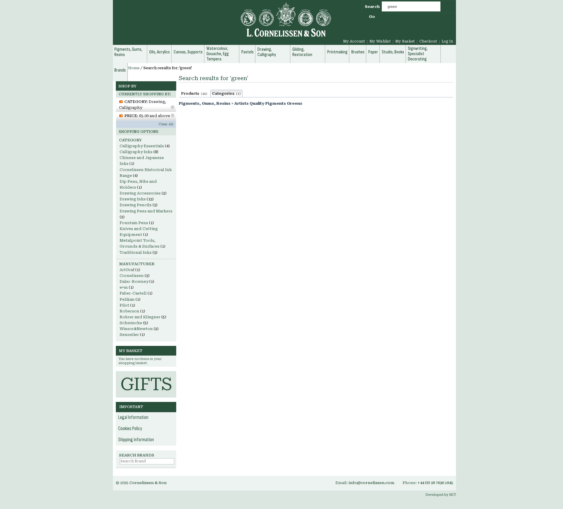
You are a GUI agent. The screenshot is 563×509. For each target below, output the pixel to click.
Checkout (428, 41)
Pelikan (127, 299)
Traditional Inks (136, 252)
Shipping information (136, 440)
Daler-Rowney (134, 281)
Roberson (129, 311)
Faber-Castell (133, 293)
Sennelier (129, 334)
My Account (354, 41)
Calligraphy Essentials (142, 146)
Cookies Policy (130, 429)
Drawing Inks (133, 199)
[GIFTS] (146, 374)
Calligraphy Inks (136, 152)
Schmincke (131, 323)
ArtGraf (127, 270)
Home (134, 68)
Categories (226, 94)
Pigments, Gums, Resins (204, 103)
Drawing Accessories (140, 193)
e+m (124, 287)
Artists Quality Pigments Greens (268, 103)
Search (372, 6)
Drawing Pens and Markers (146, 211)
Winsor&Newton (136, 329)
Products (194, 94)
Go (372, 16)
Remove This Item (172, 107)
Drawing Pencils (136, 205)
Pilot (124, 305)
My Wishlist (380, 41)
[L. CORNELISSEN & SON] (223, 23)
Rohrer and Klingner (140, 317)
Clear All (166, 124)
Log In (447, 41)
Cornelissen (132, 275)
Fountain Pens (134, 223)
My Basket (405, 41)
